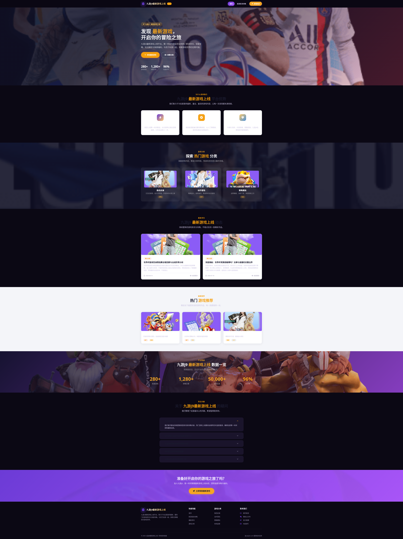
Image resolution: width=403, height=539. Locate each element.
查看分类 (170, 55)
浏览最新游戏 (151, 55)
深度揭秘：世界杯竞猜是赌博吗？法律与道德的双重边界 (229, 262)
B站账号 (246, 524)
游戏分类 (192, 524)
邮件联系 (246, 513)
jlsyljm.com (250, 536)
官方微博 (246, 520)
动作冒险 (217, 517)
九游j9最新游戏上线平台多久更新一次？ (180, 421)
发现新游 (257, 4)
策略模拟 (217, 520)
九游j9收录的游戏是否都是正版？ (177, 443)
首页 (231, 4)
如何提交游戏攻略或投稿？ (175, 451)
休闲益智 (217, 524)
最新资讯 (192, 520)
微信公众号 (247, 517)
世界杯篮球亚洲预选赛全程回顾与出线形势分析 (163, 262)
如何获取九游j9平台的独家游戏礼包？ (179, 436)
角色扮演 (217, 513)
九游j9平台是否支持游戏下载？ (176, 459)
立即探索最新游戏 (203, 491)
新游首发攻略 (241, 4)
